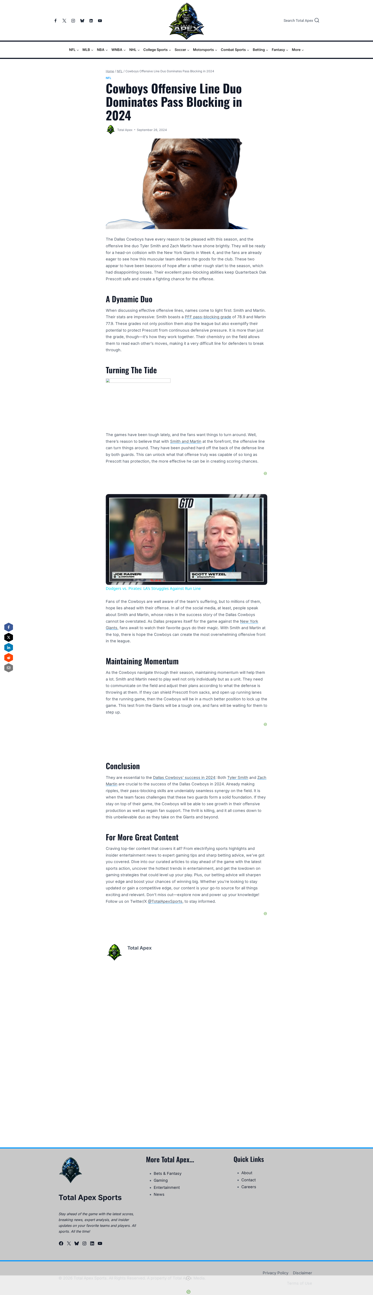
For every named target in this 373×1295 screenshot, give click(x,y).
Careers (248, 1187)
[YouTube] (100, 21)
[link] (112, 501)
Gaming (161, 1180)
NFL (108, 78)
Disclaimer (302, 1273)
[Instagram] (73, 21)
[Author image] (110, 130)
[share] (258, 499)
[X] (64, 21)
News (159, 1194)
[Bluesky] (82, 21)
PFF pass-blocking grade (208, 317)
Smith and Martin (185, 441)
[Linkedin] (91, 21)
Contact (248, 1180)
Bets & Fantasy (168, 1173)
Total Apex (125, 130)
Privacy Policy (275, 1273)
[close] (188, 1278)
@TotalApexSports (165, 901)
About (246, 1173)
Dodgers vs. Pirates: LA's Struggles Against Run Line (166, 501)
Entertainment (167, 1187)
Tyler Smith (237, 777)
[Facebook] (55, 21)
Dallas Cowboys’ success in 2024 (184, 777)
